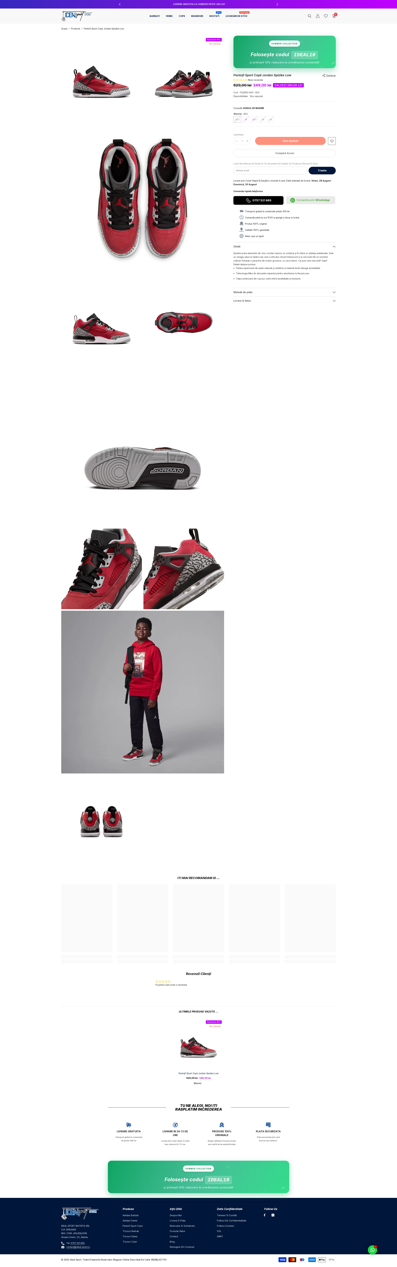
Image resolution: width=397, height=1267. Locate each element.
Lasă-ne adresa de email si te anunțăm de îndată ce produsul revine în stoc (275, 163)
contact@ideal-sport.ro (78, 1247)
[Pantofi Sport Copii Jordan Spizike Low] (198, 1043)
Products (75, 28)
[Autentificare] (318, 16)
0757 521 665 (261, 200)
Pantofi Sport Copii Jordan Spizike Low (198, 1073)
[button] (240, 80)
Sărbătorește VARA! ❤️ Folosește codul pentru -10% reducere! (199, 4)
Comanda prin (313, 200)
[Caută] (310, 16)
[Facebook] (264, 1215)
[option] (198, 4)
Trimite (322, 170)
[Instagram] (273, 1215)
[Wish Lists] (326, 16)
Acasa (64, 28)
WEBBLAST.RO (159, 1259)
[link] (332, 141)
